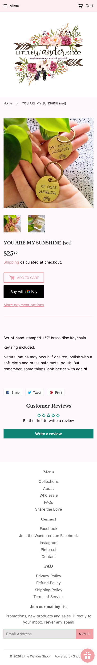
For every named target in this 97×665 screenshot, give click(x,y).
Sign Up (84, 634)
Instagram (48, 542)
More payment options (24, 304)
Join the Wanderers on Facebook (48, 535)
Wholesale (49, 495)
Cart (88, 5)
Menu (14, 5)
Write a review (48, 433)
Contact (48, 556)
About (48, 488)
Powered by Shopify (69, 656)
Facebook (48, 528)
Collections (49, 481)
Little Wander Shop (36, 656)
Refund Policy (48, 582)
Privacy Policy (48, 576)
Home (8, 103)
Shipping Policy (48, 589)
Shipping (11, 262)
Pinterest (49, 549)
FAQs (48, 502)
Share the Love (48, 509)
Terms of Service (48, 596)
